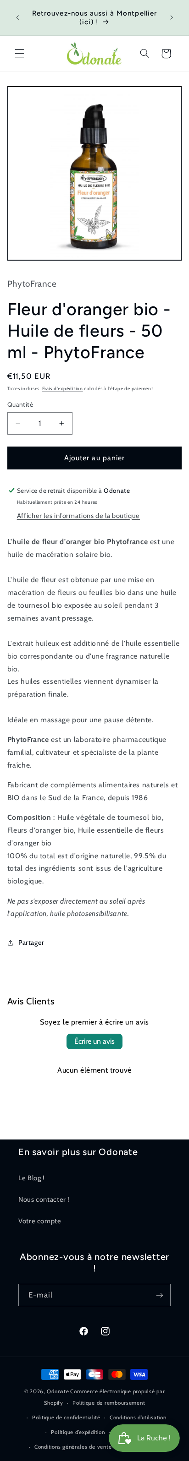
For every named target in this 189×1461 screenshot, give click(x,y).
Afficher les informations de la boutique (78, 516)
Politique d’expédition (78, 1432)
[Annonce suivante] (171, 18)
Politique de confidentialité (66, 1417)
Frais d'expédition (62, 389)
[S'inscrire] (159, 1295)
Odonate (58, 1391)
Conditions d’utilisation (138, 1417)
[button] (19, 53)
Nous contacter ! (44, 1199)
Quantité (20, 404)
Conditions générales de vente (72, 1447)
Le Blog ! (31, 1178)
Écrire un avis (94, 1041)
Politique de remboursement (108, 1403)
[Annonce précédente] (17, 18)
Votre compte (39, 1221)
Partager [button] (31, 942)
